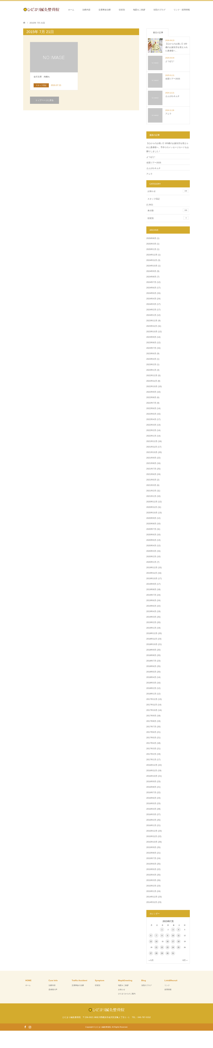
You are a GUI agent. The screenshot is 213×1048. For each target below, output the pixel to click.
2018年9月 (151, 650)
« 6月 (151, 960)
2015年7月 (151, 858)
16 (167, 941)
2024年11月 (151, 260)
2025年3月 (151, 244)
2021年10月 (151, 452)
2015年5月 (151, 869)
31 (173, 953)
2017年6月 (151, 732)
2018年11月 (151, 639)
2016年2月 (151, 820)
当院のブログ (159, 10)
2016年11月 (151, 770)
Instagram (30, 1027)
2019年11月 (151, 573)
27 (151, 953)
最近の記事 (158, 32)
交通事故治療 (105, 10)
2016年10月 (151, 776)
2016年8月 (151, 787)
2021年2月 (151, 490)
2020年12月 (151, 501)
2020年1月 (151, 562)
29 (162, 953)
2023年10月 (151, 331)
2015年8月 (151, 853)
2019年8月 (151, 589)
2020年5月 (151, 540)
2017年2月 (151, 754)
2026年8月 (151, 238)
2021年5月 (151, 480)
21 (156, 947)
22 (162, 947)
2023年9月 (151, 337)
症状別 (122, 10)
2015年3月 (151, 880)
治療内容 (86, 10)
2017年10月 (151, 710)
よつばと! (150, 157)
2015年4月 (151, 875)
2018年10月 (151, 644)
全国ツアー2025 (153, 162)
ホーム (71, 10)
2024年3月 (151, 304)
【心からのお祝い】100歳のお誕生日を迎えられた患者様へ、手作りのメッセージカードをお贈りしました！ (167, 147)
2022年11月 (151, 381)
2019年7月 (151, 595)
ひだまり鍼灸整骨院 (103, 1027)
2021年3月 (151, 485)
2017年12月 (151, 699)
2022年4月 (151, 419)
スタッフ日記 (154, 199)
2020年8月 (151, 523)
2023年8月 (151, 342)
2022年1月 (151, 436)
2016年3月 (151, 814)
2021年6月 (151, 474)
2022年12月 (151, 375)
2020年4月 (151, 545)
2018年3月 (151, 683)
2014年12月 (151, 897)
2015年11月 (151, 836)
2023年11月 (151, 326)
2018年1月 (151, 694)
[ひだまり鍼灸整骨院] (59, 9)
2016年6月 (151, 798)
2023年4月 (151, 359)
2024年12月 (151, 255)
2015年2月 (151, 886)
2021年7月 (151, 469)
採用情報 (167, 990)
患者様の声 (53, 990)
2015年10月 (151, 842)
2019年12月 (151, 567)
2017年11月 (151, 704)
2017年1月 (151, 759)
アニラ (149, 174)
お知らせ (167, 191)
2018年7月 (151, 661)
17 (173, 941)
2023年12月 (151, 320)
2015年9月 (151, 847)
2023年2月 (151, 364)
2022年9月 (151, 392)
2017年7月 (151, 726)
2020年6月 (151, 534)
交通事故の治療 (78, 985)
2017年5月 (151, 737)
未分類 (167, 210)
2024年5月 (151, 293)
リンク (167, 985)
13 (151, 941)
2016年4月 (151, 809)
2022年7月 (151, 403)
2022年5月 (151, 414)
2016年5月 (151, 803)
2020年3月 (151, 551)
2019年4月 (151, 611)
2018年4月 (151, 677)
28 (156, 953)
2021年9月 (151, 458)
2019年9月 (151, 584)
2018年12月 (151, 633)
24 (173, 947)
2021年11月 (151, 447)
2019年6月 (151, 600)
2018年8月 (151, 655)
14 (156, 941)
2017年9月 (151, 715)
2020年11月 (151, 507)
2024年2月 (151, 309)
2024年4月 (151, 298)
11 (178, 935)
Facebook (25, 1027)
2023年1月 (151, 370)
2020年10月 (151, 512)
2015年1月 (151, 891)
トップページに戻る (44, 100)
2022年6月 (151, 408)
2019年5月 (151, 606)
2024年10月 (151, 266)
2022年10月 (151, 386)
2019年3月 (151, 617)
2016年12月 (151, 765)
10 (173, 935)
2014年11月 (151, 902)
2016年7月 (151, 792)
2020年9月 (151, 518)
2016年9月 (151, 781)
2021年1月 (151, 496)
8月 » (185, 960)
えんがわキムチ (153, 168)
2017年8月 (151, 721)
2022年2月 (151, 430)
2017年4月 (151, 743)
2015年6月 (151, 864)
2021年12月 (151, 441)
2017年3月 (151, 748)
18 (178, 941)
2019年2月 (151, 622)
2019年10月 (151, 578)
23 (167, 947)
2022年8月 (151, 397)
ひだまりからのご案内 (126, 994)
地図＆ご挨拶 (139, 10)
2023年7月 (151, 348)
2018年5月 (151, 672)
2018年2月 (151, 688)
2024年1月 (151, 315)
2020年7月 (151, 529)
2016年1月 (151, 825)
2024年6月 (151, 287)
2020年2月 (151, 556)
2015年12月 (151, 831)
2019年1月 (151, 628)
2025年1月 (151, 249)
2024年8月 (151, 277)
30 (167, 953)
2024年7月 (151, 282)
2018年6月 (151, 666)
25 (178, 947)
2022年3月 (151, 425)
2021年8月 (151, 463)
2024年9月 (151, 271)
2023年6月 (151, 353)
